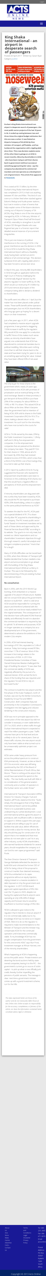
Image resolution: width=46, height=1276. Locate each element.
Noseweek (10, 178)
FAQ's (7, 1245)
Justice (14, 58)
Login (42, 2)
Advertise (8, 1243)
